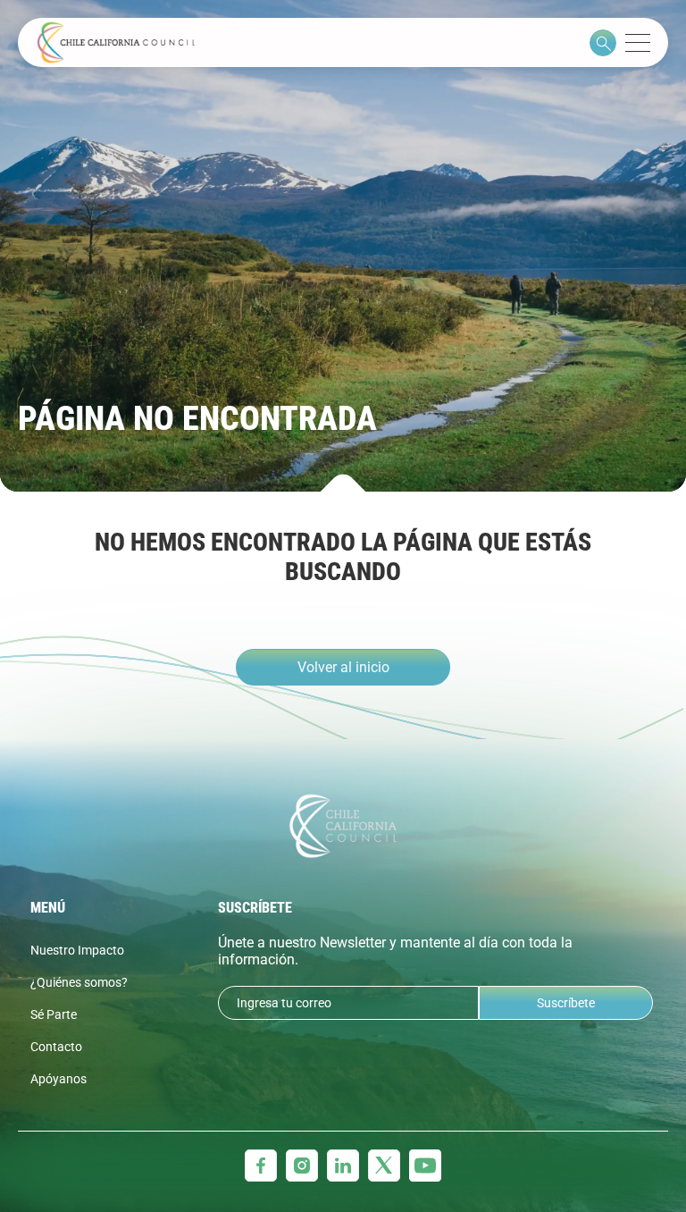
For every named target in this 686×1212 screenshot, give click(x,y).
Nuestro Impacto (77, 950)
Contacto (56, 1046)
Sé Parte (53, 1014)
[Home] (116, 42)
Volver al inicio (343, 667)
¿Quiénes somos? (79, 982)
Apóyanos (58, 1079)
